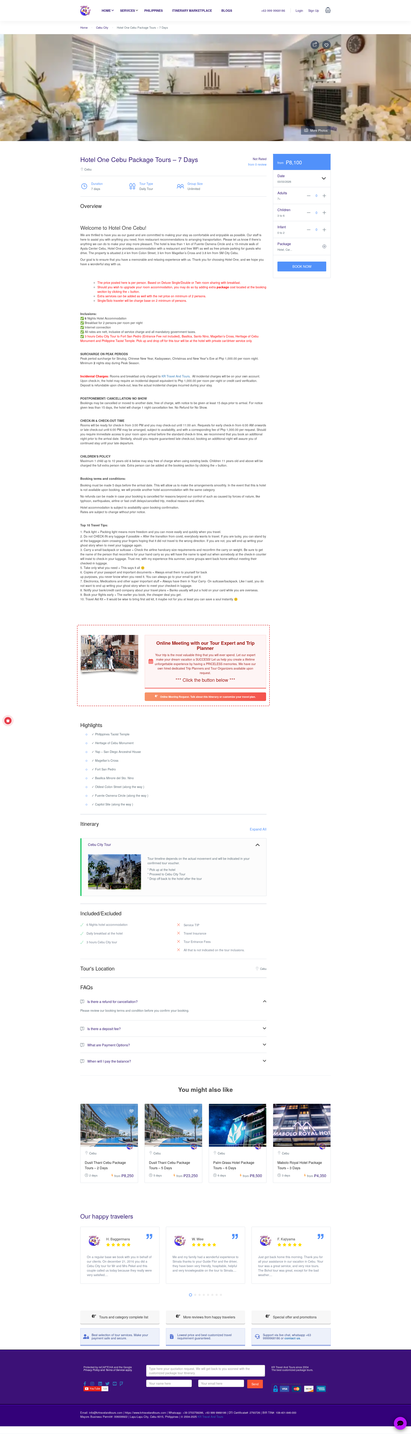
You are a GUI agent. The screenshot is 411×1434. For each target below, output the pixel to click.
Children (283, 209)
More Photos (319, 130)
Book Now (301, 266)
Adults (282, 192)
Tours (139, 215)
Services (127, 10)
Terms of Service (115, 1370)
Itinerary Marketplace (192, 10)
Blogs (226, 10)
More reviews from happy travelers (208, 1317)
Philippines (153, 10)
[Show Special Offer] (7, 720)
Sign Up (313, 10)
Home (106, 10)
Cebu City (102, 27)
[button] (190, 1294)
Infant (281, 226)
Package (284, 243)
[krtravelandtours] (130, 1146)
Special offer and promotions (294, 1317)
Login (299, 10)
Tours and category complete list (123, 1317)
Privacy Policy (91, 1370)
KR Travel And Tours (176, 376)
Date (281, 175)
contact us (292, 1338)
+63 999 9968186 (273, 10)
